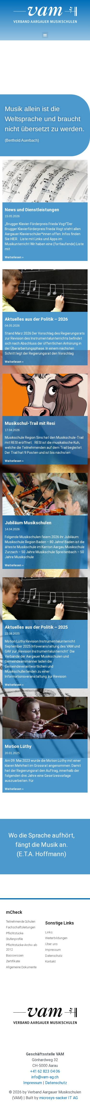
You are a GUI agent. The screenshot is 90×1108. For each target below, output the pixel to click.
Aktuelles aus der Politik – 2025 (36, 627)
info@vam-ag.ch (45, 1077)
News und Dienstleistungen (32, 209)
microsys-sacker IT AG (58, 1098)
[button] (45, 35)
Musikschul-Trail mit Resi (30, 423)
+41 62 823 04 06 (45, 1071)
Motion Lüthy (18, 746)
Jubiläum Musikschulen (28, 522)
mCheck (14, 912)
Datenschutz (56, 1083)
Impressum (32, 1083)
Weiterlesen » (14, 257)
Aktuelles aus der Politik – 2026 (36, 319)
